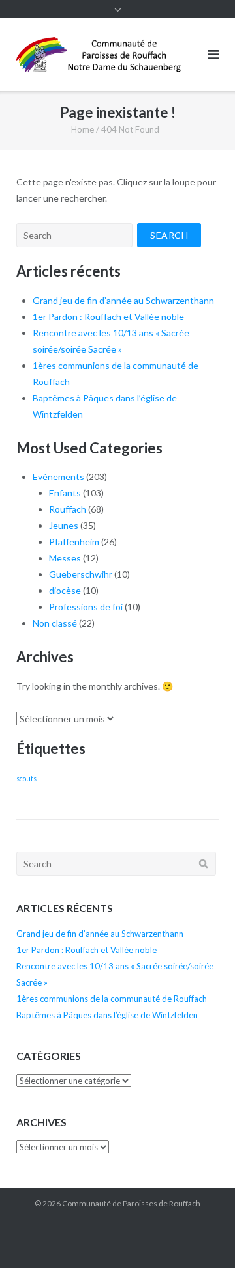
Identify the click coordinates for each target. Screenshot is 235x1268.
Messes (65, 557)
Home (82, 129)
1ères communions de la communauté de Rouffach (111, 998)
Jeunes (63, 525)
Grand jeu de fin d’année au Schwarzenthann (123, 300)
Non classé (55, 622)
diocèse (65, 590)
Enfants (65, 492)
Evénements (58, 476)
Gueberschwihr (80, 574)
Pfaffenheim (74, 541)
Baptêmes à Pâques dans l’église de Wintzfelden (107, 1015)
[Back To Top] (203, 1237)
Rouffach (67, 509)
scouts (26, 778)
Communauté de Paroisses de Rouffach (131, 1203)
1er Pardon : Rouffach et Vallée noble (108, 316)
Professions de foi (86, 606)
